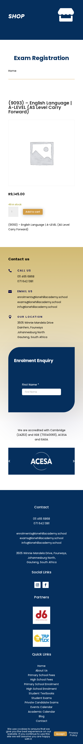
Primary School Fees (41, 675)
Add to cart (32, 212)
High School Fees (41, 679)
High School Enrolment (41, 689)
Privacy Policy (73, 734)
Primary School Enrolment (41, 684)
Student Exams (41, 698)
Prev (9, 461)
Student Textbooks (41, 693)
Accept (60, 733)
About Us (41, 670)
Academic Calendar (41, 712)
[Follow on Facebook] (45, 585)
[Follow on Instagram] (37, 585)
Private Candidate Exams (41, 702)
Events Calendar (41, 707)
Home (41, 666)
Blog (41, 716)
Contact (41, 721)
